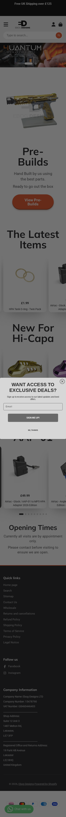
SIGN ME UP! (32, 418)
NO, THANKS (33, 430)
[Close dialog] (62, 381)
